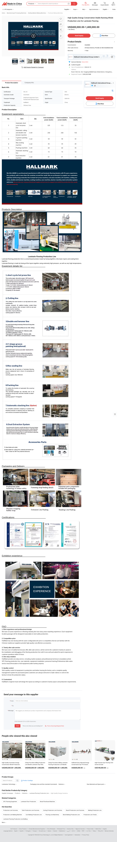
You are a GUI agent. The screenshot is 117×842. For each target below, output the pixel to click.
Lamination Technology (8, 784)
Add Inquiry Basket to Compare (34, 67)
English (16, 831)
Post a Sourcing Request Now (54, 726)
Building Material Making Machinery (37, 13)
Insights (105, 829)
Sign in (113, 5)
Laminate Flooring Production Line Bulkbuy (15, 819)
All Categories (8, 9)
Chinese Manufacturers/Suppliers (37, 829)
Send (17, 726)
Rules (114, 9)
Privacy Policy (85, 835)
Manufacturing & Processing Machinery (16, 13)
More (3, 822)
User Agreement (69, 835)
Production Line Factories (10, 810)
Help (83, 9)
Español (22, 831)
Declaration (77, 835)
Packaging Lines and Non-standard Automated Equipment (46, 784)
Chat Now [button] (105, 35)
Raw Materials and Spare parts (95, 784)
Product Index (90, 829)
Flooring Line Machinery (52, 814)
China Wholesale (51, 829)
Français (35, 831)
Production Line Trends (90, 814)
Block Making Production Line (71, 814)
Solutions (61, 784)
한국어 (73, 831)
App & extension (93, 9)
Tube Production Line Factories (30, 810)
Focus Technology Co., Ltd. (46, 835)
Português (28, 831)
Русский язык (42, 831)
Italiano (49, 831)
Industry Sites (70, 829)
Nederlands (62, 831)
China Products (23, 829)
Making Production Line (94, 810)
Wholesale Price (61, 829)
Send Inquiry (79, 35)
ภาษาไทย (88, 831)
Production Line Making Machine (12, 814)
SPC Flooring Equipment (10, 801)
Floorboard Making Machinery (55, 13)
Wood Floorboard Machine (47, 801)
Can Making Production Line (34, 814)
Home (3, 13)
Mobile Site (98, 829)
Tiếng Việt (100, 831)
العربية (68, 831)
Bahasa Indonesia (109, 831)
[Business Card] (112, 90)
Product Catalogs (27, 780)
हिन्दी (83, 831)
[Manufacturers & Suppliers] (12, 4)
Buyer (75, 9)
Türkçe (94, 831)
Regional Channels (80, 829)
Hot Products (13, 829)
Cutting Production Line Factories (52, 810)
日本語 (78, 831)
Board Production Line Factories (75, 810)
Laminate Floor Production (28, 801)
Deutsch (55, 831)
